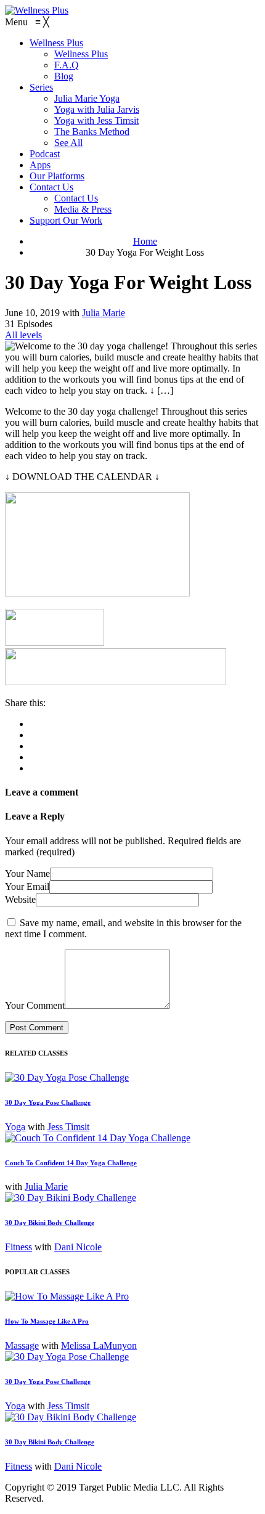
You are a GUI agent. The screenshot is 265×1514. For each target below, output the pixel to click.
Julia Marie (103, 312)
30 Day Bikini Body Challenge (49, 1222)
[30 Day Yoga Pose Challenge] (67, 1077)
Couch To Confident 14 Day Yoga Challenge (71, 1162)
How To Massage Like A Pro (47, 1321)
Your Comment (35, 1005)
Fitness (18, 1247)
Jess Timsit (68, 1126)
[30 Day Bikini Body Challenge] (70, 1197)
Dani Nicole (78, 1247)
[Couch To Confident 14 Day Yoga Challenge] (97, 1138)
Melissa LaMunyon (99, 1345)
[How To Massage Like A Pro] (67, 1296)
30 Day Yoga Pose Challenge (48, 1102)
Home (145, 241)
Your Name (27, 873)
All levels (23, 335)
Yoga (15, 1126)
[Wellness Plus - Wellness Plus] (36, 10)
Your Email (27, 886)
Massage (22, 1345)
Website (20, 899)
